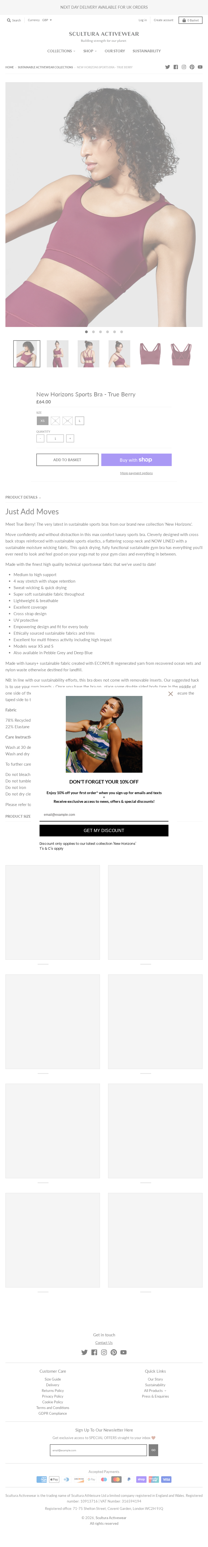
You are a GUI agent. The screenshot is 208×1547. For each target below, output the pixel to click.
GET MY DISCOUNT (104, 830)
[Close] (170, 693)
